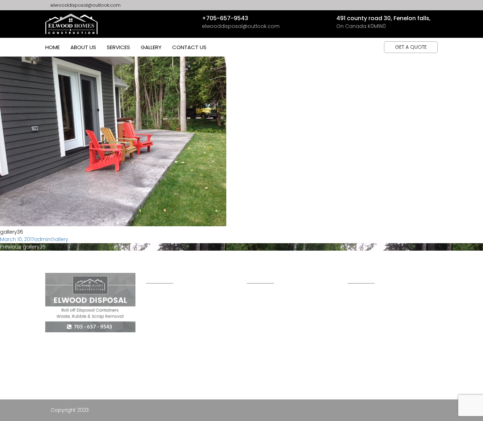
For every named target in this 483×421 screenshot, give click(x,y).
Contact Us (189, 47)
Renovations (263, 314)
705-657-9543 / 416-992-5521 (389, 316)
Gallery (151, 47)
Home (52, 47)
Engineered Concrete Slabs (282, 345)
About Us (83, 47)
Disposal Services (269, 376)
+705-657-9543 (225, 18)
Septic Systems (265, 392)
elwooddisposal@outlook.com (85, 5)
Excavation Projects (274, 361)
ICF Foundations (268, 330)
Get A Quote (411, 47)
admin (42, 239)
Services (118, 47)
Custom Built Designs (275, 298)
